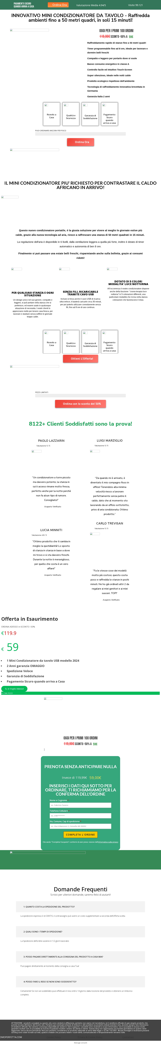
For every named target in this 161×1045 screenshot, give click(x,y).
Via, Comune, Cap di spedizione (65, 821)
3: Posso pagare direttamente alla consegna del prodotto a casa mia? (63, 956)
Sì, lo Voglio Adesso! (14, 688)
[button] (80, 906)
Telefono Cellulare (59, 810)
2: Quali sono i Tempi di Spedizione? (43, 931)
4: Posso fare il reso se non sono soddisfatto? (50, 981)
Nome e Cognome (59, 800)
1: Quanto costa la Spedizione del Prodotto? (49, 906)
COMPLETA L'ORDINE (80, 834)
